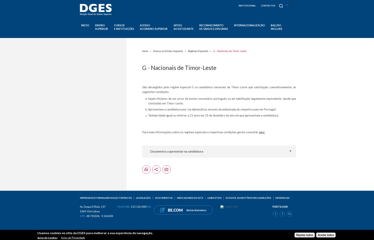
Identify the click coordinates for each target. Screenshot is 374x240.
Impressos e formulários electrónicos (106, 197)
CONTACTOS (268, 5)
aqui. (262, 132)
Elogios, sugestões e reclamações (248, 197)
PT (287, 5)
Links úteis (214, 197)
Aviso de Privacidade (73, 237)
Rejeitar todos (304, 234)
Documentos (164, 197)
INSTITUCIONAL (247, 5)
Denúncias (282, 197)
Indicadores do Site (190, 197)
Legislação (143, 197)
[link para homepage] (96, 9)
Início (85, 25)
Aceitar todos (326, 234)
